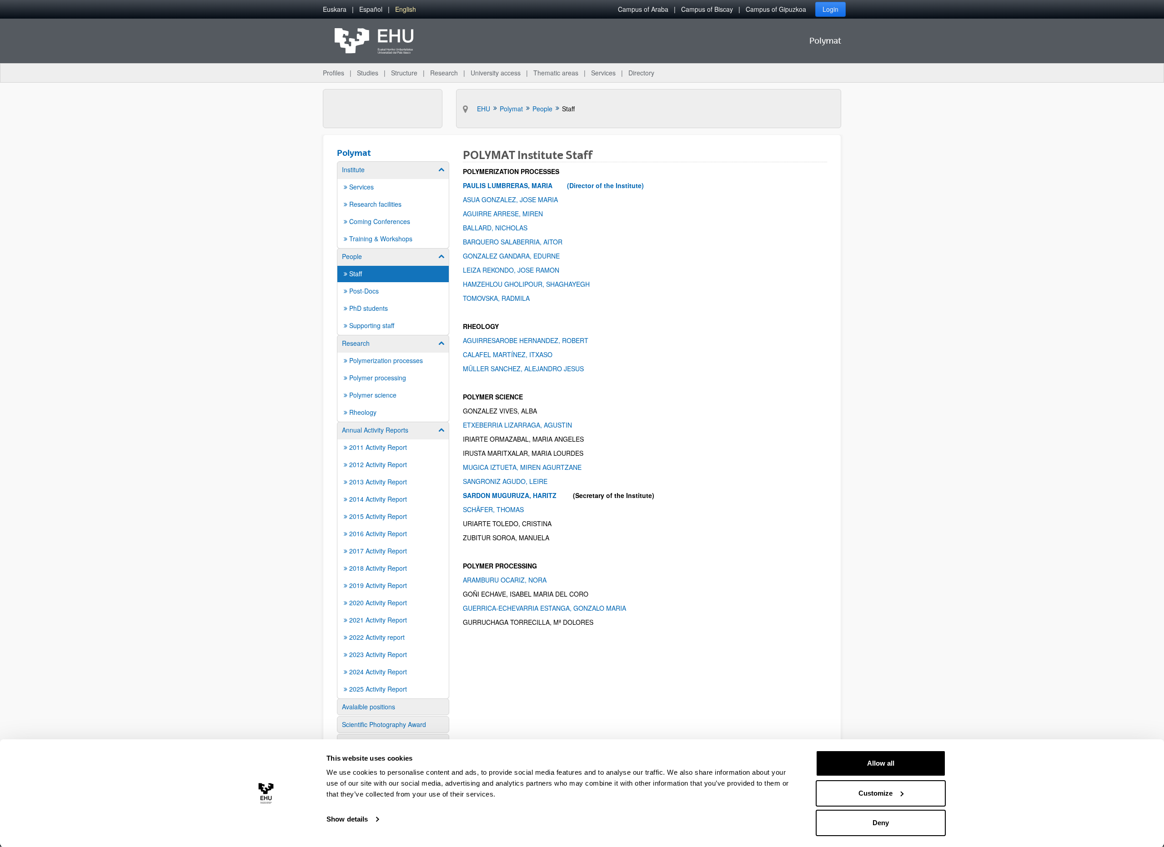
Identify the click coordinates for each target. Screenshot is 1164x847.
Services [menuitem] (603, 72)
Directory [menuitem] (641, 72)
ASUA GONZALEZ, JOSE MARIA (511, 199)
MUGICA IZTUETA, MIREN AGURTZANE (522, 467)
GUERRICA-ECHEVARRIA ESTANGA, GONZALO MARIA (546, 608)
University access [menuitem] (496, 72)
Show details (347, 819)
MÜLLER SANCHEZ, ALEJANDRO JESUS (523, 368)
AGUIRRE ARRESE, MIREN (513, 213)
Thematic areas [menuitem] (555, 72)
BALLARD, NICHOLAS (497, 227)
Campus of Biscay (707, 9)
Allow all (880, 763)
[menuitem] (334, 9)
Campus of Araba (643, 9)
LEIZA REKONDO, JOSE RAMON (515, 269)
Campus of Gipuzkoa (776, 9)
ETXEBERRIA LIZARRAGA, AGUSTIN (518, 424)
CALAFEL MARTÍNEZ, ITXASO (508, 354)
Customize (875, 793)
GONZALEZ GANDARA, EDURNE (513, 255)
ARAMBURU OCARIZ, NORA (522, 579)
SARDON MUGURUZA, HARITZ (510, 495)
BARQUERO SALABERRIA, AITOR (513, 241)
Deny (881, 823)
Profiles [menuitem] (333, 72)
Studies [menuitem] (367, 72)
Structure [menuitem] (404, 72)
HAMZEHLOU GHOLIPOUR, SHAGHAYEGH (526, 284)
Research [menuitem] (444, 72)
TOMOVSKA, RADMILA (497, 298)
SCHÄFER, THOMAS (502, 509)
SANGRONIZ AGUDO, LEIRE (505, 481)
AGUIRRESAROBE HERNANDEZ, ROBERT (530, 340)
